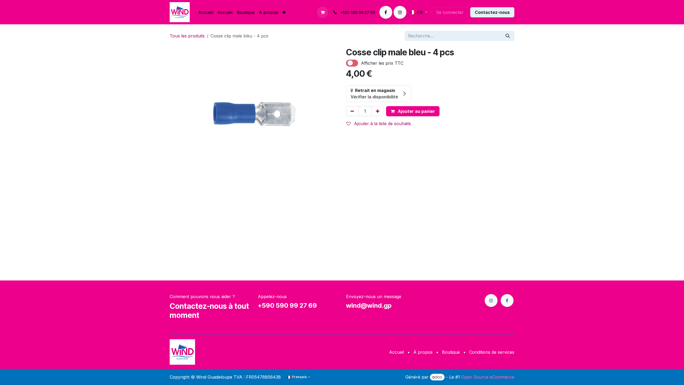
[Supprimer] (352, 111)
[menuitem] (205, 12)
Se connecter (450, 12)
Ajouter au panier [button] (416, 111)
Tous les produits (187, 35)
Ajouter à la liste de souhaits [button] (382, 123)
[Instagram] (400, 12)
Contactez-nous (492, 12)
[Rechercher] (507, 36)
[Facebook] (385, 12)
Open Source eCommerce (487, 377)
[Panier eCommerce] (322, 12)
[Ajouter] (377, 111)
